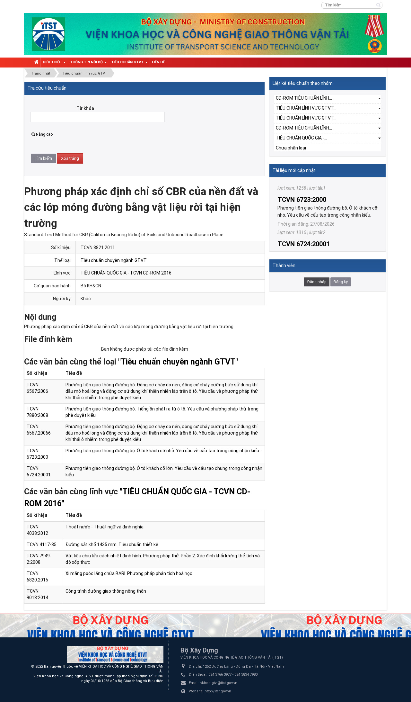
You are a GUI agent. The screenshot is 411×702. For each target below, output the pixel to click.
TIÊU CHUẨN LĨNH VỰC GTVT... (306, 108)
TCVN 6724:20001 (303, 227)
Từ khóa (85, 108)
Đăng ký (341, 282)
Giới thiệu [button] (53, 62)
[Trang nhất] (36, 63)
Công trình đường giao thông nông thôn (106, 591)
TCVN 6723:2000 (301, 183)
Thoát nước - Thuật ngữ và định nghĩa (105, 526)
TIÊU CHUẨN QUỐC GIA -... (301, 137)
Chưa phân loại (291, 147)
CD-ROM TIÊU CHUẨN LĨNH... (304, 98)
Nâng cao (44, 134)
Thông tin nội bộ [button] (87, 62)
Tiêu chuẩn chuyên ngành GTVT (114, 260)
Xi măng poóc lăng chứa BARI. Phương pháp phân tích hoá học (129, 573)
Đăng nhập (316, 282)
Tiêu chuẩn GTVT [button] (127, 62)
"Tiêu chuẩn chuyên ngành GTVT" (178, 361)
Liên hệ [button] (158, 62)
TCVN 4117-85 (42, 544)
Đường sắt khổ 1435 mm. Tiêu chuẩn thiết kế (112, 544)
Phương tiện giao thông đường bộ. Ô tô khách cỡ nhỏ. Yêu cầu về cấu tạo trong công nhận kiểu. (163, 450)
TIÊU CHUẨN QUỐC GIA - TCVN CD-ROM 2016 (126, 272)
